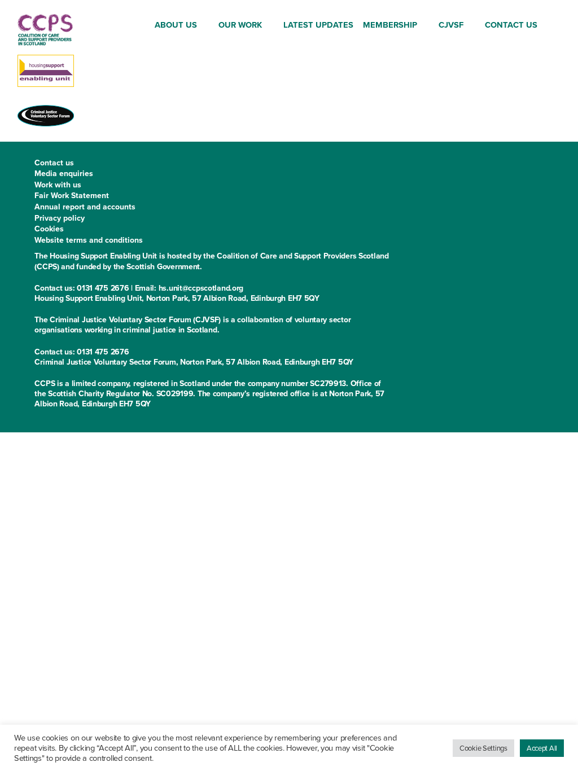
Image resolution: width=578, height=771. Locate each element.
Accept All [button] (542, 748)
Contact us (54, 163)
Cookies (49, 229)
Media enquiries (63, 173)
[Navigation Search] (552, 25)
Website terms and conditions (88, 240)
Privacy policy (59, 218)
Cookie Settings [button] (483, 748)
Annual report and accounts (84, 207)
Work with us (57, 185)
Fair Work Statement (71, 195)
